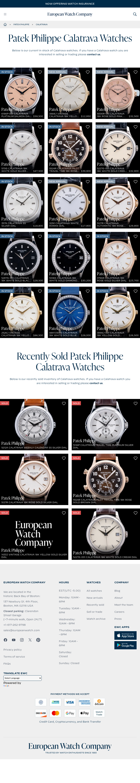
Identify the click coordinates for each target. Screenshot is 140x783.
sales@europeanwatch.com (21, 630)
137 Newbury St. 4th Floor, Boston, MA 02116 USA (20, 603)
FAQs (7, 663)
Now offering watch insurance (69, 3)
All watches (94, 590)
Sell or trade (94, 611)
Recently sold (95, 604)
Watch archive (96, 619)
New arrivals (95, 597)
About (118, 597)
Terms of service (14, 656)
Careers (119, 611)
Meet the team (123, 604)
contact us (93, 54)
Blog (117, 590)
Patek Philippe (21, 24)
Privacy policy (12, 649)
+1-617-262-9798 (14, 624)
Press (118, 619)
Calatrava (41, 24)
